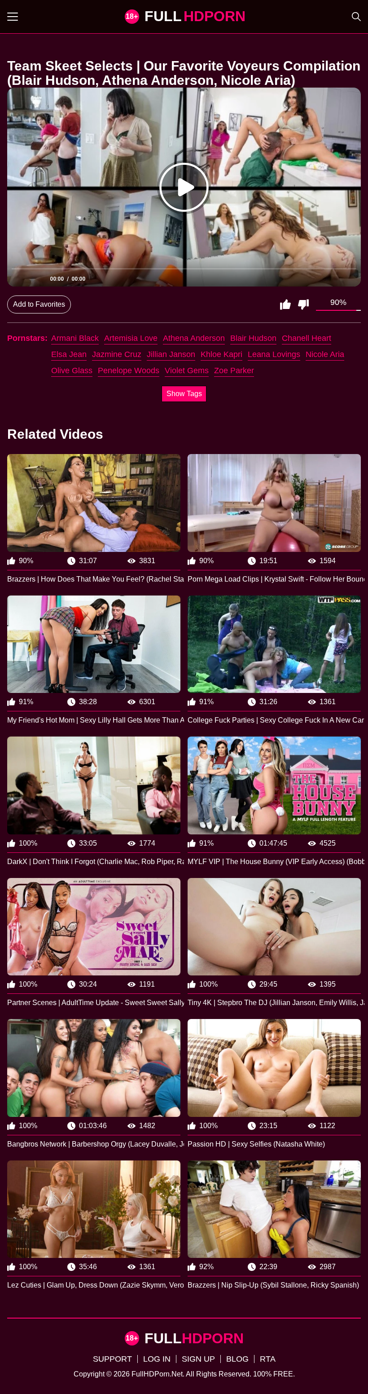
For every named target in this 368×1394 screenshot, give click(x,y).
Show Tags (184, 393)
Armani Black (75, 338)
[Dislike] (303, 304)
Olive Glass (71, 370)
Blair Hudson (253, 338)
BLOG (237, 1358)
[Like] (285, 304)
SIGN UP (198, 1358)
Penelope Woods (128, 370)
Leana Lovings (274, 354)
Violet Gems (187, 370)
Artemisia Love (131, 338)
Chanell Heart (306, 338)
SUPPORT (112, 1358)
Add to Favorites (39, 304)
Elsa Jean (69, 354)
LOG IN (157, 1358)
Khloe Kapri (221, 354)
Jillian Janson (171, 354)
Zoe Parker (234, 370)
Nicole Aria (325, 354)
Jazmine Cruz (116, 354)
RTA (268, 1358)
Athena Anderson (194, 338)
